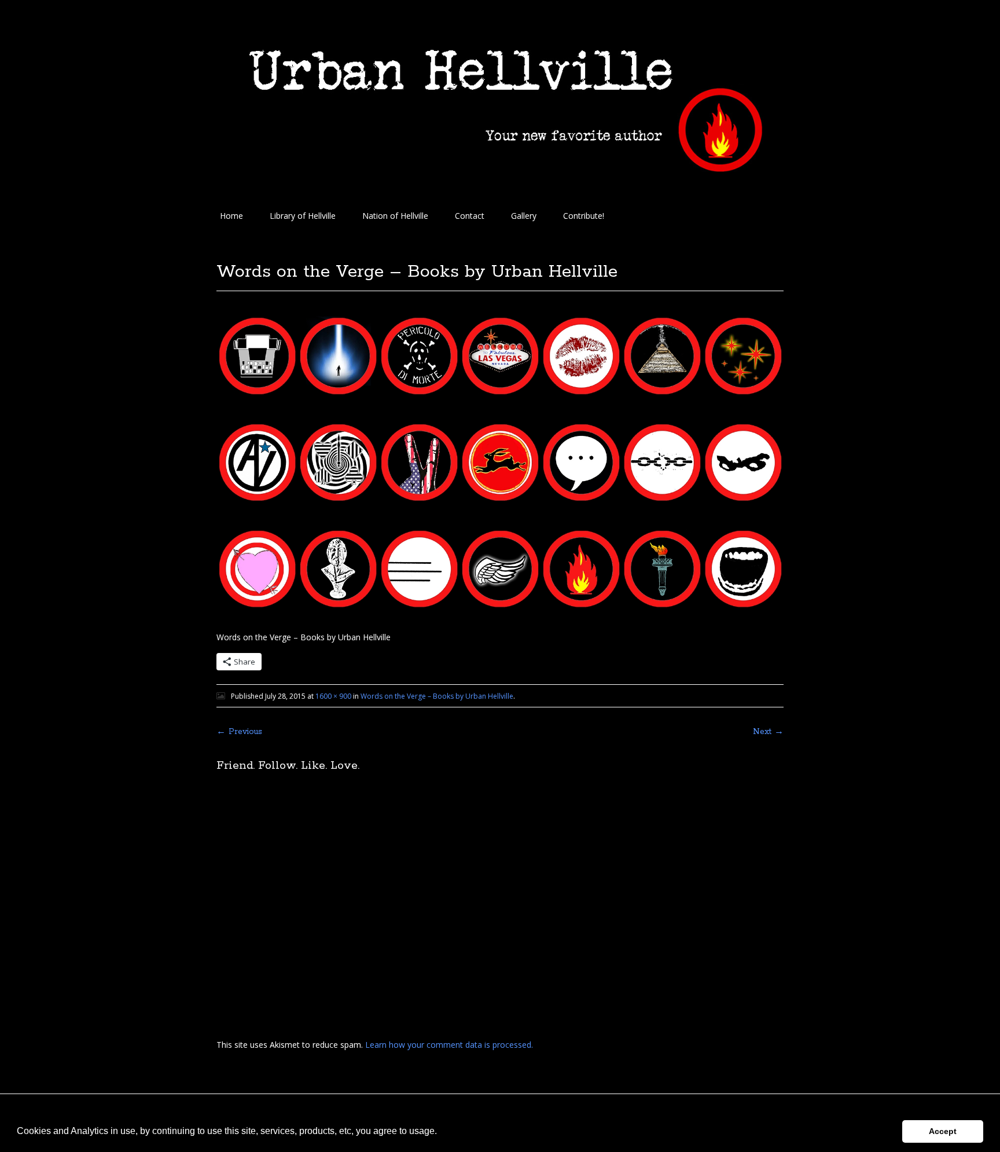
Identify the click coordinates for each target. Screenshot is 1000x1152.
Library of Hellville (303, 215)
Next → (768, 732)
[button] (441, 1132)
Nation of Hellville (395, 215)
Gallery (523, 215)
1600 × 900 (333, 696)
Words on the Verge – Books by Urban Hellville (437, 696)
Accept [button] (943, 1131)
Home (231, 215)
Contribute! (583, 215)
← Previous (239, 732)
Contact (469, 215)
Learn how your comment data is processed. (449, 1044)
